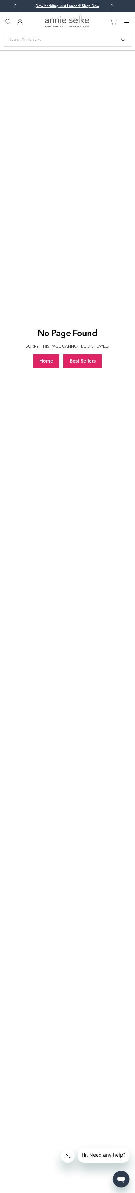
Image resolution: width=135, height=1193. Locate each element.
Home (46, 361)
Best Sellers (83, 361)
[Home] (67, 26)
